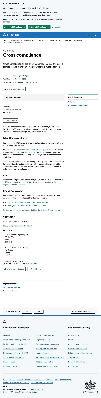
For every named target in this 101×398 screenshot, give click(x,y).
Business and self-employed (14, 344)
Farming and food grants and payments (49, 40)
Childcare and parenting (13, 348)
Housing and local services (46, 348)
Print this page (12, 120)
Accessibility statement (34, 379)
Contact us (9, 112)
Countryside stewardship (14, 43)
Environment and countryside (47, 344)
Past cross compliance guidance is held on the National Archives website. (32, 210)
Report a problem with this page (83, 311)
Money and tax (42, 353)
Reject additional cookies (39, 27)
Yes (29, 311)
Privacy (12, 379)
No (40, 311)
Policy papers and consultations (81, 353)
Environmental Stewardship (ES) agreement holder (27, 202)
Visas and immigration (44, 362)
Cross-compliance (9, 291)
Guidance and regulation (78, 344)
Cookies (20, 379)
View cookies (57, 27)
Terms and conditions (63, 379)
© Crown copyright (90, 392)
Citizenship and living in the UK (15, 353)
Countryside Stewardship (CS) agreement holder (26, 206)
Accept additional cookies (14, 27)
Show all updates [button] (31, 263)
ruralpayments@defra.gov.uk (20, 226)
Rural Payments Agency (21, 76)
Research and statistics (77, 348)
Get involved (73, 366)
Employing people (43, 340)
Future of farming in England (78, 105)
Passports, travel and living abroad (50, 357)
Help (5, 379)
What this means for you (14, 110)
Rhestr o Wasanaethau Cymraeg (16, 382)
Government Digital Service (42, 382)
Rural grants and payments (74, 40)
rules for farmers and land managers (31, 150)
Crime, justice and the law (13, 357)
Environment (14, 40)
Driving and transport (11, 366)
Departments (73, 335)
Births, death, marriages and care (16, 340)
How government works (77, 362)
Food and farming (27, 40)
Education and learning (45, 335)
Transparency (73, 357)
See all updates (31, 82)
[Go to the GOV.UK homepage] (11, 35)
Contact (49, 379)
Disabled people (9, 362)
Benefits (6, 335)
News (70, 340)
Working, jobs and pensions (47, 366)
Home (5, 40)
